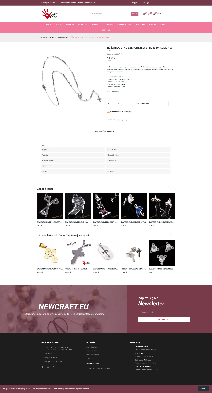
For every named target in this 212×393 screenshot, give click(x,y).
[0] (144, 14)
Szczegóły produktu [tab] (106, 131)
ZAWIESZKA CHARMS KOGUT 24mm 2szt (106, 222)
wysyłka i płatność (92, 351)
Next (173, 188)
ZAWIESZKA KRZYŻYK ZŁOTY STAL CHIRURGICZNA (50, 269)
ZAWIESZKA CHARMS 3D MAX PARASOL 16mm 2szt (134, 222)
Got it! (203, 389)
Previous (169, 188)
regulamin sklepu (91, 347)
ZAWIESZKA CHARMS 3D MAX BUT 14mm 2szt (162, 222)
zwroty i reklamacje (92, 355)
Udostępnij (118, 120)
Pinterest (127, 120)
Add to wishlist (166, 103)
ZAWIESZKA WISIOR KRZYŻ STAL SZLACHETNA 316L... (106, 269)
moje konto (89, 358)
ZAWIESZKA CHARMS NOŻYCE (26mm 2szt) (50, 222)
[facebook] (144, 3)
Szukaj (134, 14)
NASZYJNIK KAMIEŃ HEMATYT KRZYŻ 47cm (78, 269)
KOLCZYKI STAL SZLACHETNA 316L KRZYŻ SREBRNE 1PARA (134, 269)
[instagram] (148, 3)
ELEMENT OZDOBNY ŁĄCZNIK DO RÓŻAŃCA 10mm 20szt (162, 269)
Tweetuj (122, 120)
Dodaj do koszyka (142, 103)
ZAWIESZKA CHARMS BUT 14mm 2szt (78, 222)
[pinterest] (151, 3)
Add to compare (172, 103)
